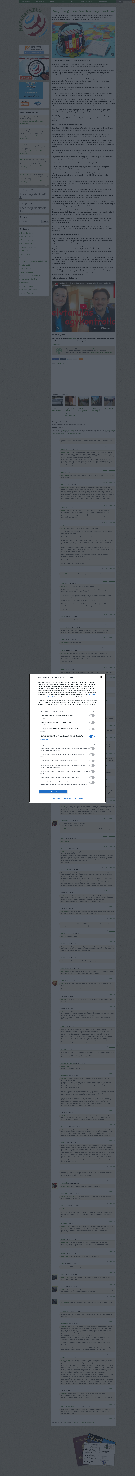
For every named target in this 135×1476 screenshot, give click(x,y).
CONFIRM (53, 791)
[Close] (102, 677)
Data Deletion (56, 798)
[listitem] (67, 711)
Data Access (67, 798)
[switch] (92, 715)
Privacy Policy (78, 798)
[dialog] (67, 738)
